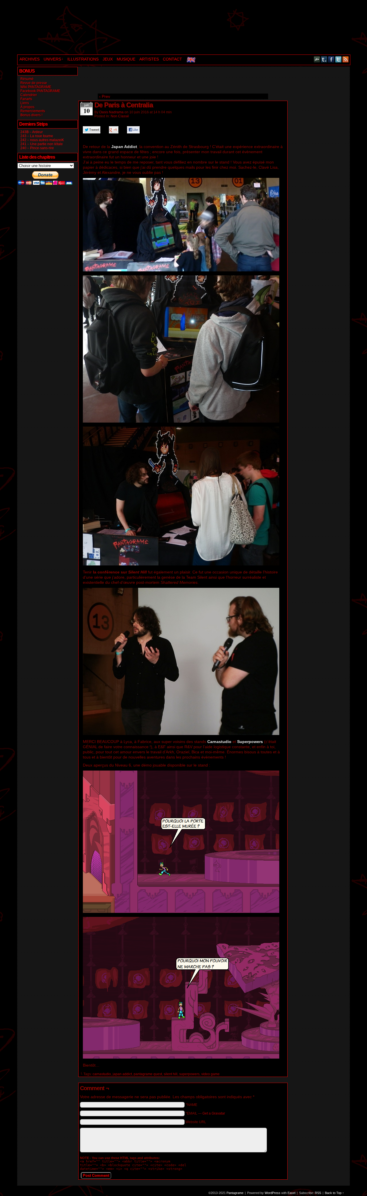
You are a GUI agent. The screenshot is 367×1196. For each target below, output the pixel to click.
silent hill (170, 1074)
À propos (27, 107)
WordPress (272, 1193)
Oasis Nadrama (111, 112)
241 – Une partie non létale (41, 144)
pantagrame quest (148, 1074)
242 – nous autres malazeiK (42, 140)
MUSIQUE (126, 59)
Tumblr (324, 59)
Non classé (120, 116)
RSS (345, 59)
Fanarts (26, 99)
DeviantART (317, 59)
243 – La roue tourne (36, 136)
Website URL (196, 1122)
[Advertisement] (182, 79)
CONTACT (172, 59)
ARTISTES (149, 59)
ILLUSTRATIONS (83, 59)
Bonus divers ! (31, 115)
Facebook (331, 59)
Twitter (338, 59)
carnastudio (102, 1074)
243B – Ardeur (31, 132)
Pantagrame (115, 28)
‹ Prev (104, 96)
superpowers (189, 1074)
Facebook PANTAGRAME (40, 91)
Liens (24, 103)
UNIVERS (53, 59)
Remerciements (32, 111)
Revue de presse (33, 83)
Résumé (27, 79)
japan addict (122, 1074)
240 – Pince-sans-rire (37, 148)
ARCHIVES (29, 59)
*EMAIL (205, 1113)
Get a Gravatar (213, 1113)
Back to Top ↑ (334, 1193)
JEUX (108, 59)
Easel (291, 1193)
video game (210, 1074)
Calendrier (28, 95)
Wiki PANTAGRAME (35, 87)
